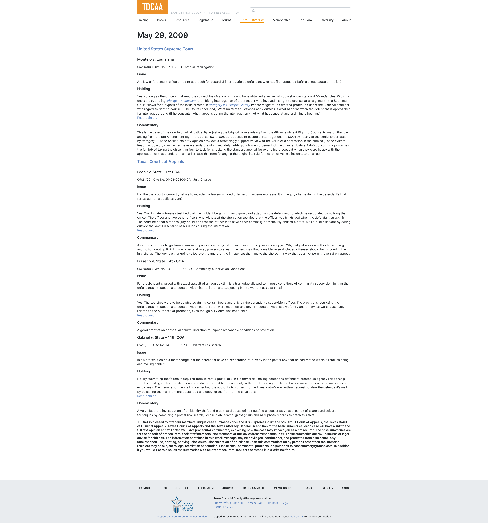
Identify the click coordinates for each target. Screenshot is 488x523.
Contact (273, 503)
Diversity (327, 20)
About (346, 20)
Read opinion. (147, 118)
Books (161, 20)
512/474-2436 (255, 503)
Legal (285, 503)
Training (143, 20)
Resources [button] (181, 20)
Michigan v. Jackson (181, 101)
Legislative (205, 20)
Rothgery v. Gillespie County (229, 105)
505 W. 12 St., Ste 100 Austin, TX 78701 (228, 504)
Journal (227, 20)
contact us (296, 516)
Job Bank (305, 20)
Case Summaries (252, 20)
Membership (282, 20)
